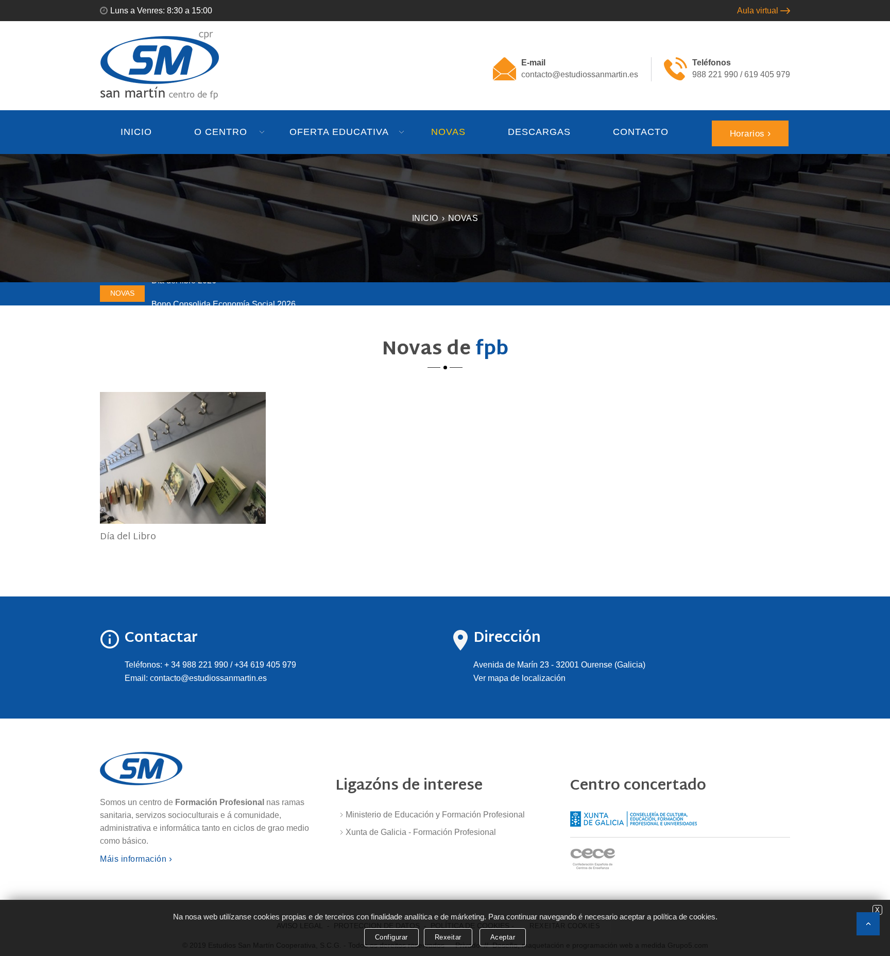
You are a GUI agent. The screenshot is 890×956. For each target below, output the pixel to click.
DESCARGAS (539, 132)
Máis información (133, 859)
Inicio (425, 218)
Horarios (747, 134)
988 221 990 (715, 74)
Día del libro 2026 (183, 291)
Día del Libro (128, 536)
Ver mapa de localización (519, 678)
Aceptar (503, 937)
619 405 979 (767, 74)
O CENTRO (220, 132)
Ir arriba (868, 923)
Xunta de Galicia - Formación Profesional (421, 832)
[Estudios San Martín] (159, 65)
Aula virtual (757, 10)
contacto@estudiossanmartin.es (579, 74)
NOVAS (448, 132)
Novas (463, 218)
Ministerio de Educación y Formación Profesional (435, 814)
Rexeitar (448, 937)
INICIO (136, 132)
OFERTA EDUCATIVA (339, 132)
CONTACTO (641, 132)
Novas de (445, 350)
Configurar (391, 937)
